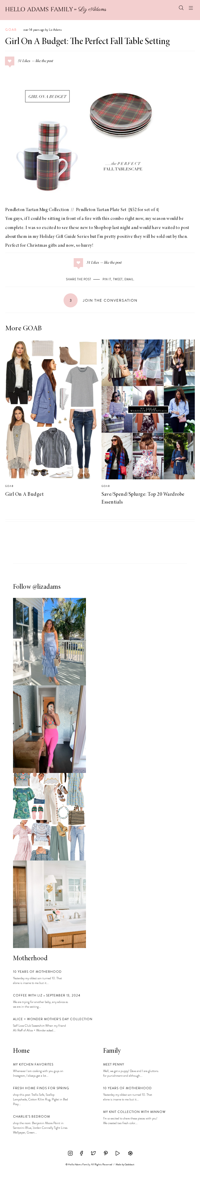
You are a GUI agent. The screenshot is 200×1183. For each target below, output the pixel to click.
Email (129, 279)
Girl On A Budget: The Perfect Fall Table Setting (87, 42)
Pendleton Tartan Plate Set (102, 210)
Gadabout (129, 1164)
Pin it (107, 279)
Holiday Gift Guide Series (64, 236)
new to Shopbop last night (105, 228)
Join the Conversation (104, 300)
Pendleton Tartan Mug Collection (37, 210)
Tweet (118, 279)
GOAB (11, 29)
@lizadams (47, 587)
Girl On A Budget (24, 494)
